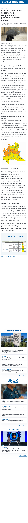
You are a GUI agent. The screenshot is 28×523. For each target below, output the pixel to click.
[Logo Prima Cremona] (14, 2)
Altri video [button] (23, 455)
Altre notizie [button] (22, 376)
